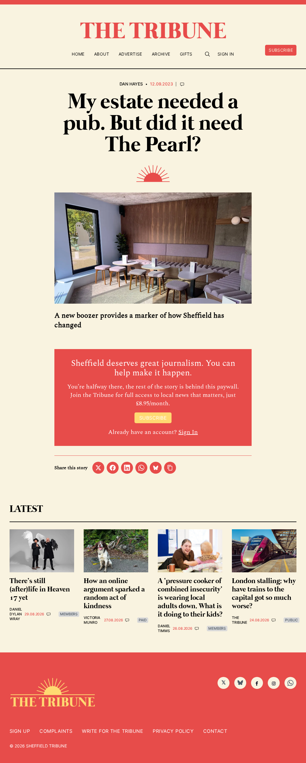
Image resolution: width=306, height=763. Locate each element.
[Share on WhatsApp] (141, 468)
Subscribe (281, 50)
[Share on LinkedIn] (127, 468)
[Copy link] (170, 468)
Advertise (130, 53)
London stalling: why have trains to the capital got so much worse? (264, 594)
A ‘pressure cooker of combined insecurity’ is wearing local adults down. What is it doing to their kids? (190, 598)
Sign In (226, 53)
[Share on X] (98, 468)
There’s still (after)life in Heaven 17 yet (40, 590)
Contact (215, 731)
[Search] (207, 54)
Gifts (186, 53)
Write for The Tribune (112, 731)
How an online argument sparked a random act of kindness (114, 594)
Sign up (20, 731)
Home (78, 53)
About (101, 53)
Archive (161, 53)
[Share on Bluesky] (156, 468)
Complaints (55, 731)
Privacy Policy (173, 731)
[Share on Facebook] (113, 468)
